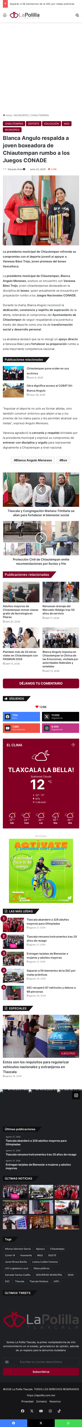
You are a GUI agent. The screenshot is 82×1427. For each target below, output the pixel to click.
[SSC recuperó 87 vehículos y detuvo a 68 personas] (13, 993)
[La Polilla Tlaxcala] (25, 15)
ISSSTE (52, 1255)
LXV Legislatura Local (16, 1268)
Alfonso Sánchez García (18, 1248)
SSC (7, 1281)
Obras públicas (41, 1268)
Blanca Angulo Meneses (34, 460)
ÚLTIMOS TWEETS (18, 1293)
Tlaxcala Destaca (39, 1281)
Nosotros (55, 1401)
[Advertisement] (41, 67)
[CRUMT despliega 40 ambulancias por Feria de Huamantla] (15, 1222)
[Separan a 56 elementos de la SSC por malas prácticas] (13, 976)
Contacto (41, 1401)
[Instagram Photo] (14, 1103)
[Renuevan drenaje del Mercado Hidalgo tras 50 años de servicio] (61, 592)
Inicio (8, 115)
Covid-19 (10, 1255)
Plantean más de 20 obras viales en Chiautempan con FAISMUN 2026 (20, 655)
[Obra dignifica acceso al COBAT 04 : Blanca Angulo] (13, 390)
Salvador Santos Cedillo (18, 1274)
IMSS (40, 1255)
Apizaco (40, 1248)
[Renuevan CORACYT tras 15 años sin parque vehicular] (67, 1207)
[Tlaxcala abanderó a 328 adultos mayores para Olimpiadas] (13, 925)
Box (64, 460)
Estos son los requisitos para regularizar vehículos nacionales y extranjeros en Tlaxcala (36, 1067)
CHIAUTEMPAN (40, 115)
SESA (71, 1274)
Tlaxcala (19, 1281)
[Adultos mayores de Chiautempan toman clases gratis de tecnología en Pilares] (21, 592)
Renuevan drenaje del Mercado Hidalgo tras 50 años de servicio (59, 609)
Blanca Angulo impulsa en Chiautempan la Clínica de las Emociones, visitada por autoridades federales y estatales (60, 659)
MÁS (66, 123)
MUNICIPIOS (21, 115)
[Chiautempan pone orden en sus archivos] (13, 373)
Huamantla (26, 1255)
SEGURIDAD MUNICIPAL (49, 1274)
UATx (56, 1281)
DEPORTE (33, 123)
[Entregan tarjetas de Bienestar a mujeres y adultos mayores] (13, 959)
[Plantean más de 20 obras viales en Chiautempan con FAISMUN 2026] (21, 637)
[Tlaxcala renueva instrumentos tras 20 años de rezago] (13, 942)
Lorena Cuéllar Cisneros (45, 1261)
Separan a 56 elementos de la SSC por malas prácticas (38, 3)
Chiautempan (57, 1248)
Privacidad (27, 1401)
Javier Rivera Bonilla (16, 1261)
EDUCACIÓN (51, 123)
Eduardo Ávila (15, 169)
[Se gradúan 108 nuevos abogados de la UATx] (67, 1222)
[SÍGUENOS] (76, 1095)
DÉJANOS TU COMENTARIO (41, 683)
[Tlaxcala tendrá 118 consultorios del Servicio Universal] (41, 1222)
